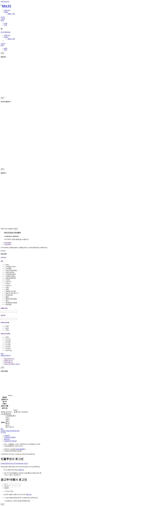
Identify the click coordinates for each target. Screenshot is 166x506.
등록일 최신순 (8, 360)
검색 (2, 353)
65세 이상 (9, 350)
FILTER (3, 250)
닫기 (2, 53)
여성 (7, 330)
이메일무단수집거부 (10, 441)
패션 (7, 300)
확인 (2, 429)
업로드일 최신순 (6, 355)
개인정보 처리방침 (10, 437)
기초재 (8, 280)
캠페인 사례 (11, 14)
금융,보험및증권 (11, 278)
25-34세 (8, 343)
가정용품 (8, 268)
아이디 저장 (9, 491)
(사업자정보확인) (20, 449)
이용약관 (7, 435)
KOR (2, 20)
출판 (7, 297)
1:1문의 (3, 19)
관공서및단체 (10, 272)
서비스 (8, 283)
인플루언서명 (4, 308)
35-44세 (8, 345)
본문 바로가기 (5, 1)
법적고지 (7, 439)
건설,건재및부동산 (11, 270)
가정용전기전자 (11, 266)
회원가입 (21, 470)
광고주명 (3, 315)
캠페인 (6, 12)
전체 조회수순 (8, 362)
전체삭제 (3, 257)
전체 (7, 264)
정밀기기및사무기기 (12, 293)
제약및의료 (9, 295)
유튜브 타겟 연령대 (5, 333)
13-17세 (8, 339)
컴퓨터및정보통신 (11, 299)
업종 (2, 261)
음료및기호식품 (11, 291)
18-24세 (8, 341)
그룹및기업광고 (11, 276)
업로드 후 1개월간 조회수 (12, 364)
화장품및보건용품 (11, 302)
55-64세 (8, 348)
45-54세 (8, 346)
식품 (7, 287)
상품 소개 (7, 10)
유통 (7, 289)
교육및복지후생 (11, 274)
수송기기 (8, 285)
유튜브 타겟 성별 (5, 322)
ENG (5, 25)
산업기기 (8, 282)
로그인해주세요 (5, 32)
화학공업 (8, 304)
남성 (7, 328)
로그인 (3, 17)
